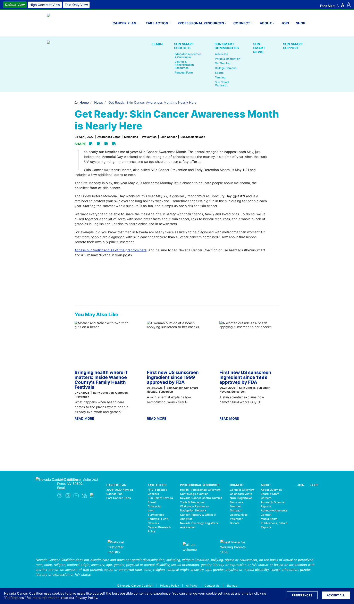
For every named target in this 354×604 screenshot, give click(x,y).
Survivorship (156, 514)
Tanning (220, 77)
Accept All (336, 595)
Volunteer (236, 518)
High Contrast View (45, 5)
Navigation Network (193, 510)
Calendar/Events (241, 493)
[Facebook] (91, 144)
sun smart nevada (192, 136)
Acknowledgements (274, 510)
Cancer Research (159, 527)
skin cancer (168, 136)
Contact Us (211, 585)
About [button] (266, 23)
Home (84, 102)
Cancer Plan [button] (124, 23)
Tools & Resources (192, 502)
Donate (234, 523)
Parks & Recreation (227, 58)
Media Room (269, 518)
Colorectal (154, 506)
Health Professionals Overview (200, 489)
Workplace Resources (194, 506)
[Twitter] (106, 144)
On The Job (222, 63)
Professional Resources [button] (201, 23)
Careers (266, 498)
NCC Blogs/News (241, 498)
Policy (152, 531)
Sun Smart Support (293, 46)
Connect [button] (241, 23)
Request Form (184, 72)
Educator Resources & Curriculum (188, 56)
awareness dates (108, 136)
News (98, 102)
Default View (15, 5)
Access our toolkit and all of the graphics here (110, 250)
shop (300, 23)
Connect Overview (242, 489)
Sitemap (231, 585)
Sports (219, 72)
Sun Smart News (259, 48)
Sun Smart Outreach (222, 84)
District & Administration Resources (184, 64)
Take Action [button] (157, 23)
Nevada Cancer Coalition (71, 23)
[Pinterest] (99, 144)
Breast (152, 502)
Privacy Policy (86, 598)
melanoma (131, 136)
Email (61, 488)
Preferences (302, 595)
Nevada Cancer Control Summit (201, 498)
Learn (157, 44)
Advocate (221, 54)
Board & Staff (270, 493)
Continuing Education (194, 493)
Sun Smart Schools (184, 46)
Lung (151, 510)
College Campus (225, 68)
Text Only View (76, 5)
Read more (84, 418)
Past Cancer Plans (118, 498)
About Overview (271, 489)
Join (285, 23)
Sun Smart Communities (226, 46)
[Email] (114, 144)
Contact (266, 514)
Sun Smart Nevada (160, 498)
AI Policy (191, 585)
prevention (149, 136)
